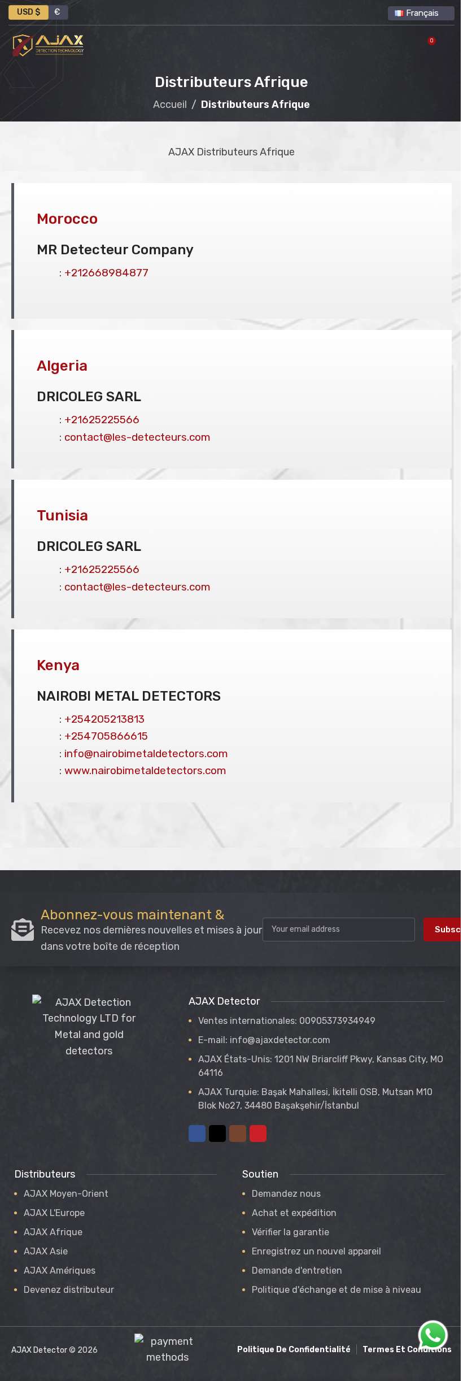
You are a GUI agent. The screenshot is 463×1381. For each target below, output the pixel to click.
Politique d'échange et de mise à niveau (336, 1289)
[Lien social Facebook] (197, 1133)
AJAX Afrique (53, 1232)
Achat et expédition (294, 1213)
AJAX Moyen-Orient (66, 1193)
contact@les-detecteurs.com (137, 437)
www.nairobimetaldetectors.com (145, 770)
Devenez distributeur (69, 1289)
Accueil (170, 104)
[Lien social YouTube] (258, 1133)
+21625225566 (101, 419)
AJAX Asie (46, 1251)
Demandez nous (286, 1193)
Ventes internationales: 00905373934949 (286, 1020)
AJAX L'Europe (54, 1213)
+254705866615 (106, 735)
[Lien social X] (217, 1133)
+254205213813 (104, 719)
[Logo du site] (48, 44)
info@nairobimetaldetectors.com (146, 753)
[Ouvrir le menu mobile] (450, 45)
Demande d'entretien (297, 1270)
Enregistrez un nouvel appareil (316, 1251)
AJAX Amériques (59, 1270)
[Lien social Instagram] (237, 1133)
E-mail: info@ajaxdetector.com (264, 1040)
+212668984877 (106, 272)
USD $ (28, 12)
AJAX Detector (39, 1350)
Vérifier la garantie (290, 1232)
